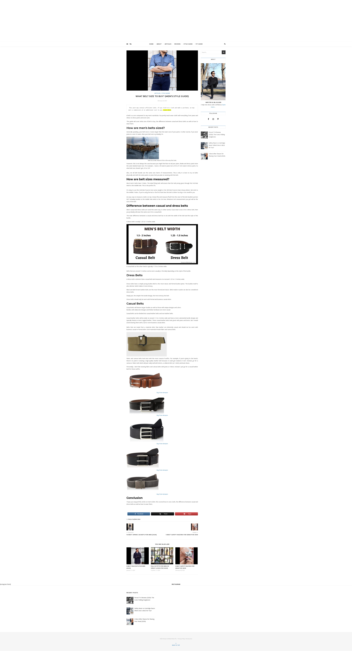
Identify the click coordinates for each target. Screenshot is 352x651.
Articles (168, 44)
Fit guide (199, 44)
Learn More (167, 110)
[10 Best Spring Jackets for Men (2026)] (129, 526)
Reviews (177, 44)
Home (151, 44)
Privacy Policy (181, 639)
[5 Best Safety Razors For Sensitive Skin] (194, 526)
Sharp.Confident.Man (134, 519)
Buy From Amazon (162, 392)
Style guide (166, 93)
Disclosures (189, 639)
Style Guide (188, 44)
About (159, 44)
